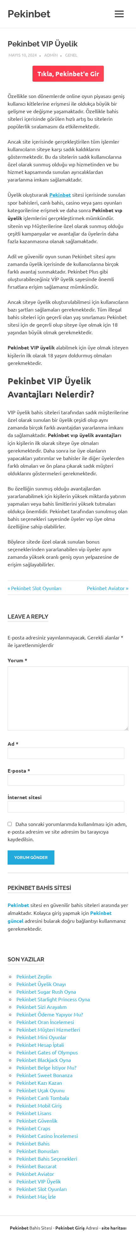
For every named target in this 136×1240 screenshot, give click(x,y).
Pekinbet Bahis (33, 1143)
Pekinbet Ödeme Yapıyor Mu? (49, 1014)
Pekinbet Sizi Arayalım (41, 1006)
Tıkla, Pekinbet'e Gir (68, 74)
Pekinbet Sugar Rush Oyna (46, 991)
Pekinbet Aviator (106, 588)
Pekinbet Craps (33, 1128)
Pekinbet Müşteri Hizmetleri (48, 1029)
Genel (71, 55)
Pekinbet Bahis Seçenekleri (46, 1158)
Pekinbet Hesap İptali (40, 1044)
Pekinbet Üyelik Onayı (41, 984)
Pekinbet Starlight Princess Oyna (53, 999)
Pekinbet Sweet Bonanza (44, 1075)
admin (51, 55)
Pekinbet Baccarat (36, 1166)
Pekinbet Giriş (70, 1228)
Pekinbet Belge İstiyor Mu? (46, 1067)
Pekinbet (29, 14)
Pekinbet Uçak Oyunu (40, 1090)
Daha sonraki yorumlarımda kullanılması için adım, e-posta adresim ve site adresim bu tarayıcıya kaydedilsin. (67, 831)
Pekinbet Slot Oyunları (36, 588)
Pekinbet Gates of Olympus (47, 1052)
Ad (13, 743)
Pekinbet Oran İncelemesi (45, 1022)
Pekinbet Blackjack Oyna (43, 1060)
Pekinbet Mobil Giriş (39, 1105)
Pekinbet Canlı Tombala (42, 1098)
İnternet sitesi (25, 797)
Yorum (17, 660)
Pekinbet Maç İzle (36, 1196)
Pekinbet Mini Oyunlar (41, 1037)
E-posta (19, 770)
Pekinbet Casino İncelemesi (47, 1135)
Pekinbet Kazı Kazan (39, 1082)
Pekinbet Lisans (33, 1113)
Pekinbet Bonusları (37, 1151)
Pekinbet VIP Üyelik (38, 1181)
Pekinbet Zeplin (34, 976)
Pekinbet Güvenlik (36, 1120)
